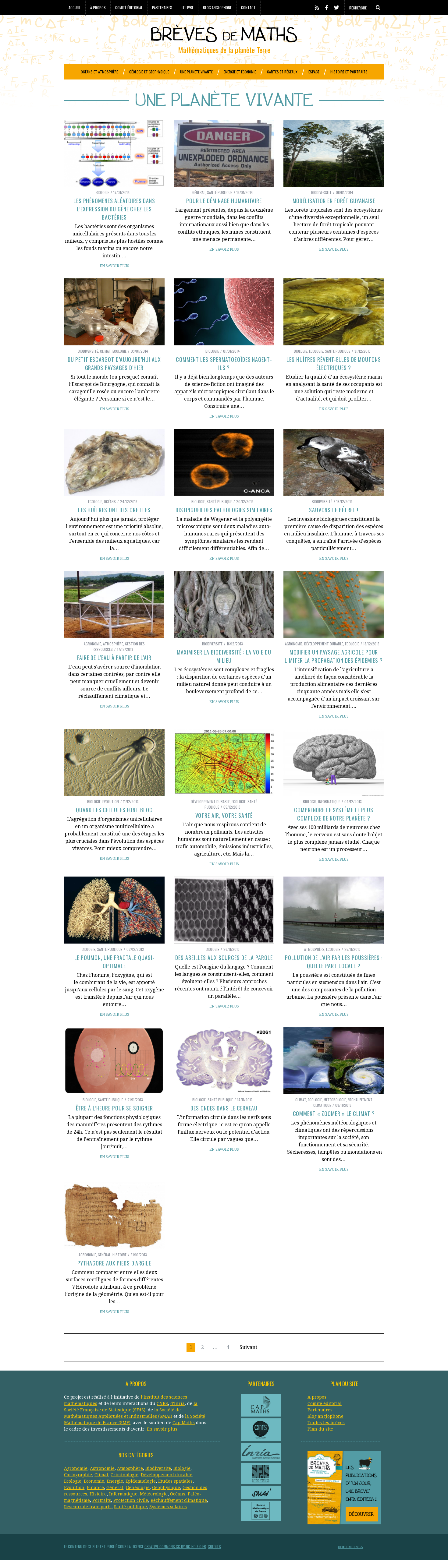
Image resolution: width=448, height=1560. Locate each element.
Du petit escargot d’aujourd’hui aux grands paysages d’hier (114, 363)
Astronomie (102, 1468)
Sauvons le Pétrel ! (333, 510)
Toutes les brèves (326, 1422)
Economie (94, 1481)
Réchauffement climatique (179, 1500)
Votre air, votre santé (224, 815)
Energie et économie (240, 71)
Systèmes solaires (168, 1506)
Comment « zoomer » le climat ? (334, 1113)
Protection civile (130, 1500)
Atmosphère (113, 643)
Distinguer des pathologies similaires (224, 510)
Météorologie (335, 1099)
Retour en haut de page (349, 1547)
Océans (110, 501)
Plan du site (320, 1429)
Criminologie (124, 1474)
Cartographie (78, 1474)
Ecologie (119, 351)
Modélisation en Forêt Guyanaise (334, 201)
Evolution (110, 801)
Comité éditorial (129, 7)
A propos (317, 1397)
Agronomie (92, 643)
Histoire (119, 1254)
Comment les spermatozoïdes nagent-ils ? (224, 363)
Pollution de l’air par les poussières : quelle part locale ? (333, 962)
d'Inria (177, 1403)
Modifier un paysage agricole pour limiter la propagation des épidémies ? (333, 656)
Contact (248, 7)
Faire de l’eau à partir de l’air (114, 658)
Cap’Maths (183, 1422)
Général (198, 192)
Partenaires (162, 7)
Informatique (329, 801)
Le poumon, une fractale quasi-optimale (114, 962)
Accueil (75, 7)
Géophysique (166, 1487)
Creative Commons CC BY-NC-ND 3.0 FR (175, 1546)
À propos (98, 7)
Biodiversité (321, 192)
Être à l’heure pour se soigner (114, 1108)
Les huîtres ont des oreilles (114, 510)
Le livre (188, 7)
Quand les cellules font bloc (114, 810)
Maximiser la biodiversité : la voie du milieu (224, 656)
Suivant (248, 1347)
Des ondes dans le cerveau (224, 1108)
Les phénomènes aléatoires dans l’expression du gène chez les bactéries (114, 209)
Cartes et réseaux (282, 71)
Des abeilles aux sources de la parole (223, 958)
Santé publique (219, 192)
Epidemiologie (141, 1481)
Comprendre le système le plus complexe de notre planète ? (333, 814)
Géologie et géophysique (149, 71)
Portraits (101, 1500)
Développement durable (323, 643)
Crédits (214, 1546)
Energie (115, 1481)
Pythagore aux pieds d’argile (114, 1263)
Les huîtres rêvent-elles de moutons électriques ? (333, 363)
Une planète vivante (196, 71)
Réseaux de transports (88, 1506)
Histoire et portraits (349, 71)
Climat (105, 351)
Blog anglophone (217, 7)
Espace (313, 71)
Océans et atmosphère (99, 71)
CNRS (162, 1403)
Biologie (102, 192)
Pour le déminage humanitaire (224, 201)
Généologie (138, 1487)
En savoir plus (114, 266)
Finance (95, 1487)
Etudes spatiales (175, 1481)
